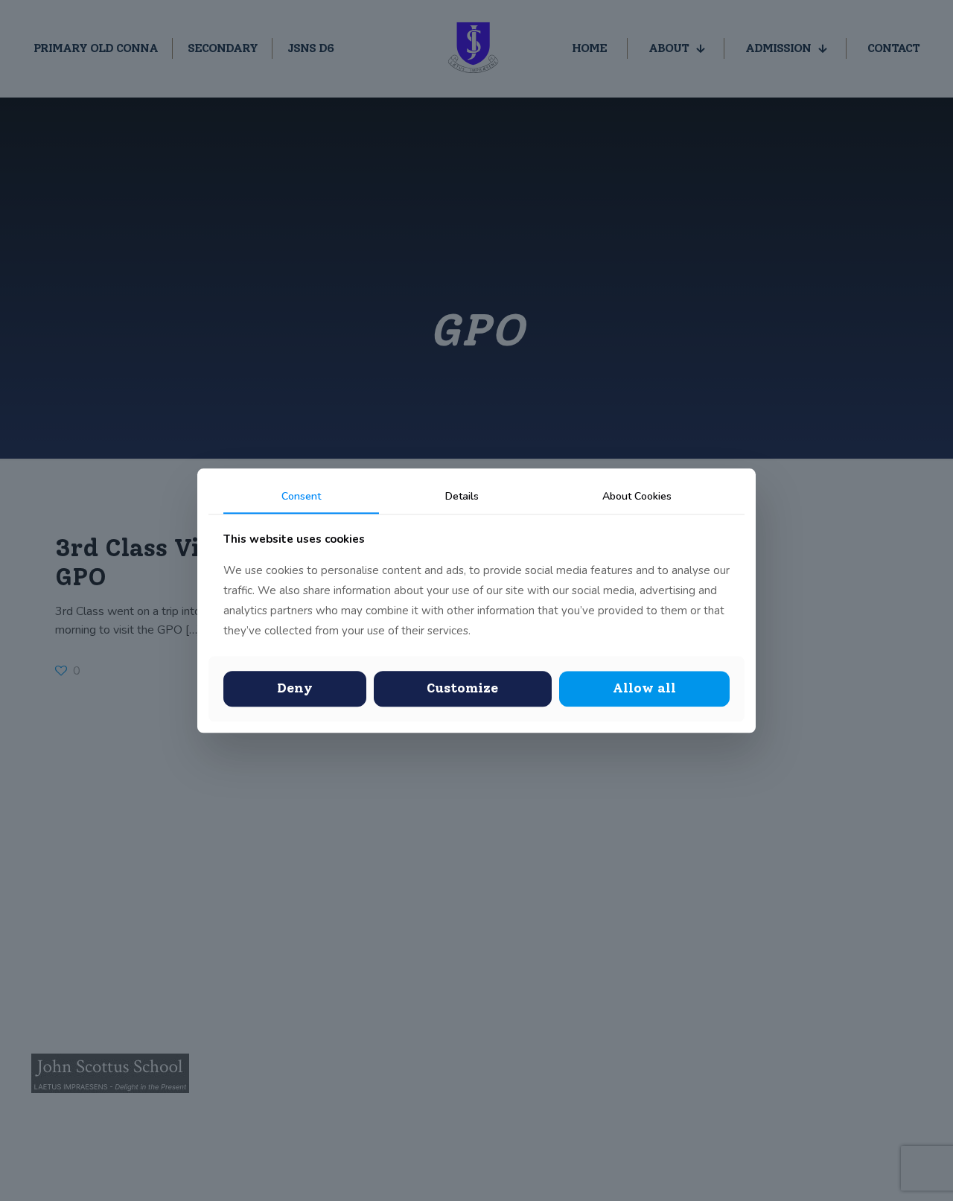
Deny (295, 689)
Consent (301, 496)
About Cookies (637, 496)
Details (462, 496)
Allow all (644, 689)
